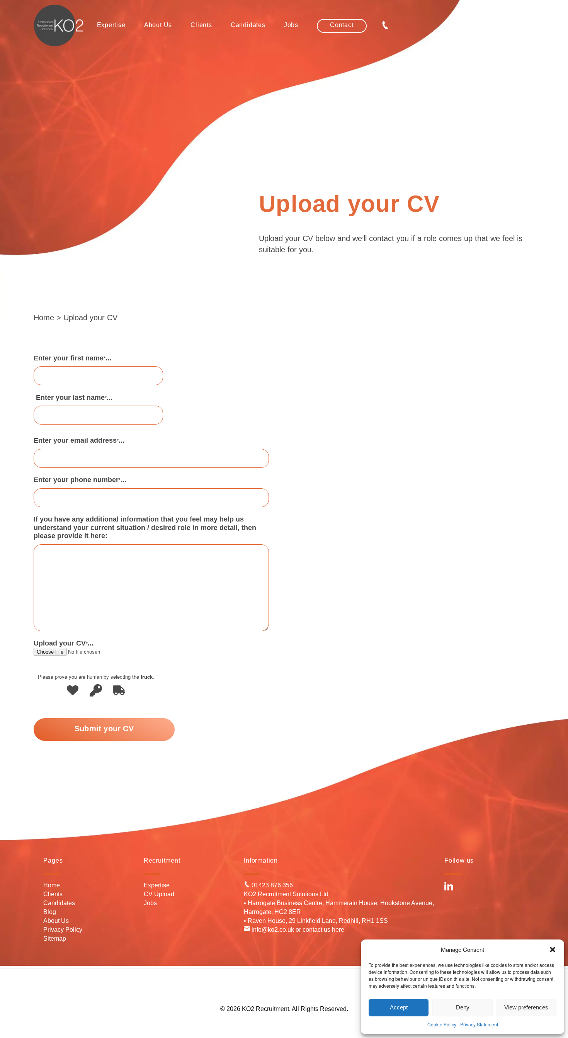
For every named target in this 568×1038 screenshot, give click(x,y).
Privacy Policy (62, 929)
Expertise (157, 885)
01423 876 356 (271, 885)
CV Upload (159, 894)
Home (44, 317)
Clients (53, 894)
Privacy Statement (479, 1024)
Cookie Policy (441, 1024)
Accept (399, 1007)
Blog (49, 912)
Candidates (59, 903)
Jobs (150, 903)
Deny (462, 1007)
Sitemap (54, 938)
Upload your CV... (64, 643)
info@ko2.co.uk (272, 929)
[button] (552, 949)
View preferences (526, 1007)
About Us (56, 920)
